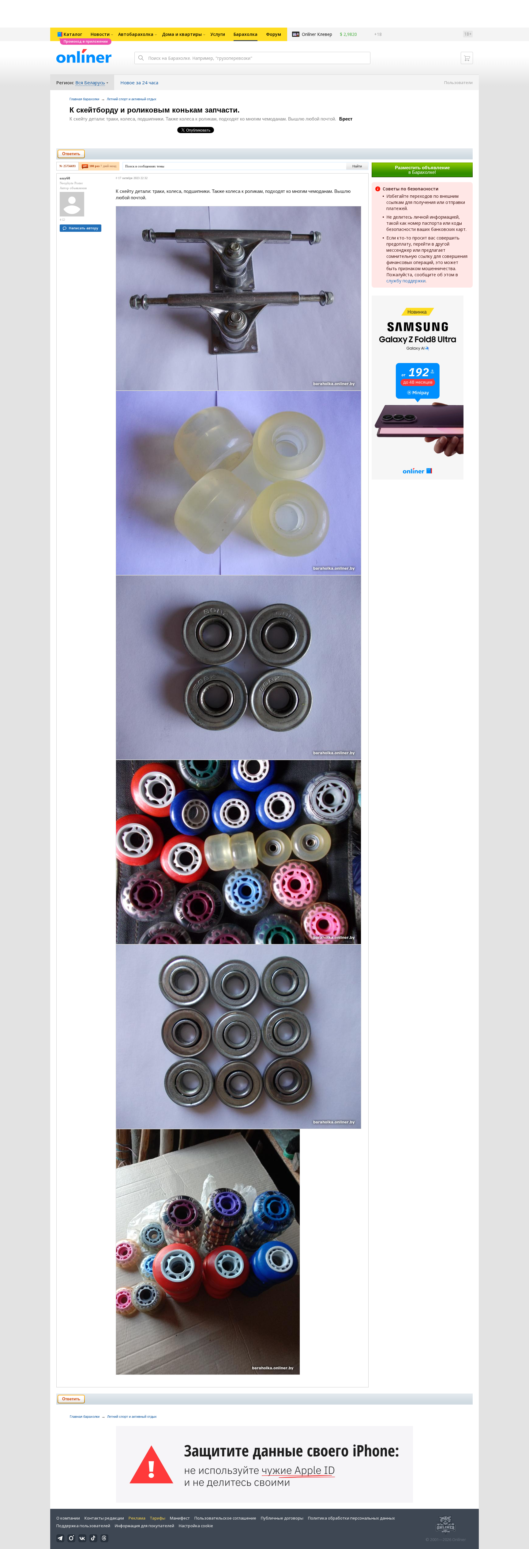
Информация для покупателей (144, 1525)
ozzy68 (65, 178)
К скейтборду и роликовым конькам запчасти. (154, 110)
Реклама (137, 1518)
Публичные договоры (282, 1518)
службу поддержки (406, 281)
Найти (357, 166)
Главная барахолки (84, 99)
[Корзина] (467, 58)
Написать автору (83, 228)
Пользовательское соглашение (225, 1518)
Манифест (180, 1518)
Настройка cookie (196, 1525)
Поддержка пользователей (83, 1525)
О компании (68, 1518)
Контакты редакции (104, 1518)
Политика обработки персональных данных (351, 1518)
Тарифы (157, 1518)
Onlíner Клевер (317, 34)
